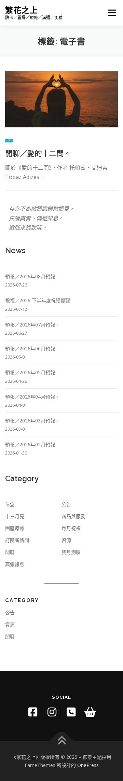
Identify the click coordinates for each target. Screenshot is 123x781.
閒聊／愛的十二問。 (38, 153)
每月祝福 (71, 528)
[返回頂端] (62, 741)
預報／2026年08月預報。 (32, 276)
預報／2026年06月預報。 (32, 348)
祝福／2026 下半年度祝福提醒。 (40, 300)
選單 (110, 13)
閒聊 (9, 140)
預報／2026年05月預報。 (32, 372)
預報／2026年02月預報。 (32, 444)
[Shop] (90, 712)
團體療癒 (14, 528)
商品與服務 (73, 516)
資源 (66, 540)
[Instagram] (52, 712)
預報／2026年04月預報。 (32, 396)
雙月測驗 (71, 552)
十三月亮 (14, 516)
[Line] (71, 712)
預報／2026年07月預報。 (32, 324)
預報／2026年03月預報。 (32, 420)
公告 (66, 504)
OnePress (88, 765)
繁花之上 (21, 10)
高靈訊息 (14, 564)
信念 (10, 504)
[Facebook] (33, 712)
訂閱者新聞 (17, 540)
